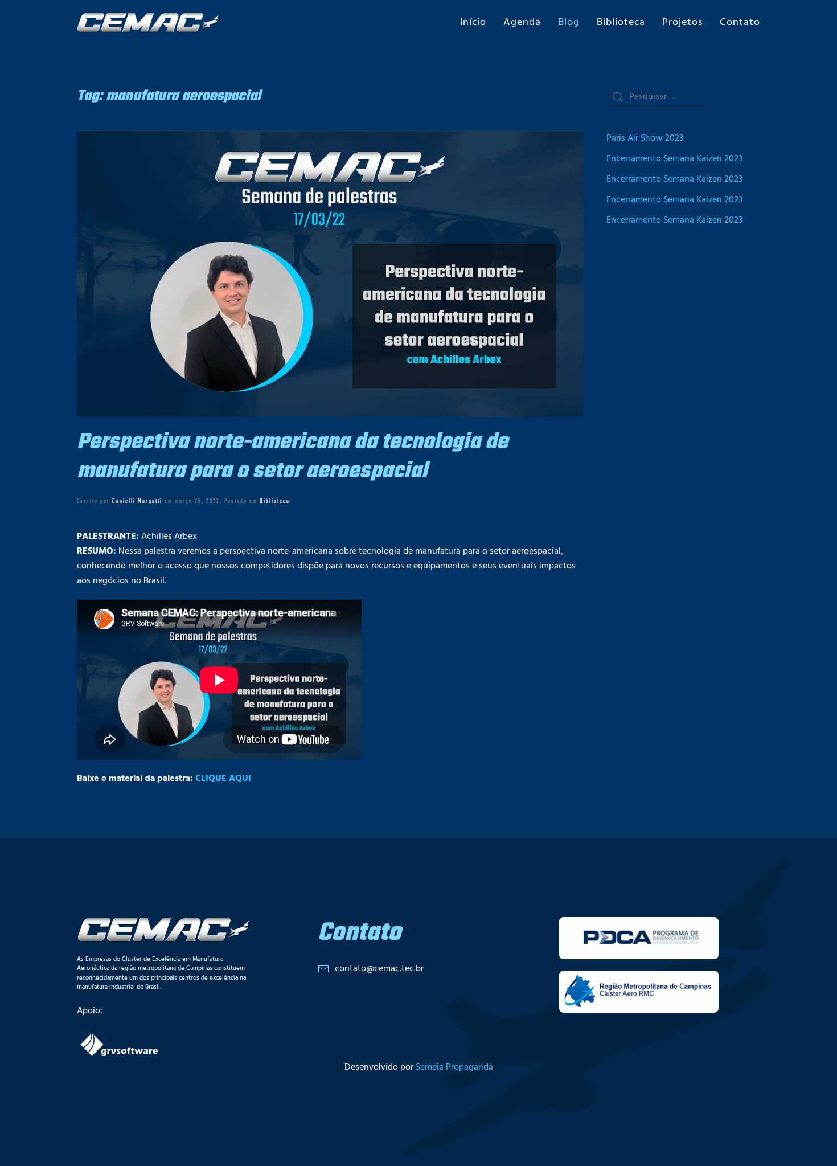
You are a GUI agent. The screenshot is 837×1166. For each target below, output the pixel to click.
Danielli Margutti (137, 501)
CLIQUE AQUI (223, 778)
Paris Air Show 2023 (644, 138)
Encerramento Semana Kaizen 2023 (674, 159)
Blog (569, 22)
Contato (740, 22)
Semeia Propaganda (454, 1067)
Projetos (682, 22)
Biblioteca (621, 22)
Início (473, 22)
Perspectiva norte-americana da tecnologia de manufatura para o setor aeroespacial (292, 457)
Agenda (522, 22)
